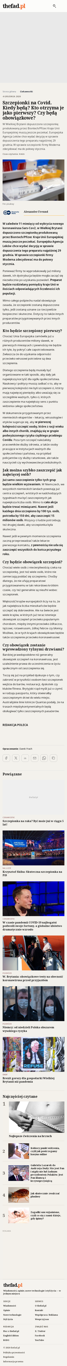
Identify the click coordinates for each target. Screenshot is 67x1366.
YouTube (39, 1340)
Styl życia (8, 1319)
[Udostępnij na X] (16, 758)
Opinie (6, 1310)
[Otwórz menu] (61, 6)
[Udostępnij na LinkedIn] (25, 758)
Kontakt (39, 1310)
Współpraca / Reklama (46, 1314)
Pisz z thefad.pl (11, 1331)
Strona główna (9, 91)
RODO (6, 1340)
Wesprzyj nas (42, 1319)
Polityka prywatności (14, 1352)
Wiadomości (9, 1305)
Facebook (40, 1335)
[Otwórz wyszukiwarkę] (52, 6)
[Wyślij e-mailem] (34, 758)
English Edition (11, 1335)
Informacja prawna (13, 1361)
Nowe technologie (12, 1314)
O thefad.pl (40, 1305)
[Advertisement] (33, 47)
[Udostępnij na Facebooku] (6, 758)
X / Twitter (40, 1331)
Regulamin (8, 1357)
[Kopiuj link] (53, 758)
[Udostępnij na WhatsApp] (44, 758)
